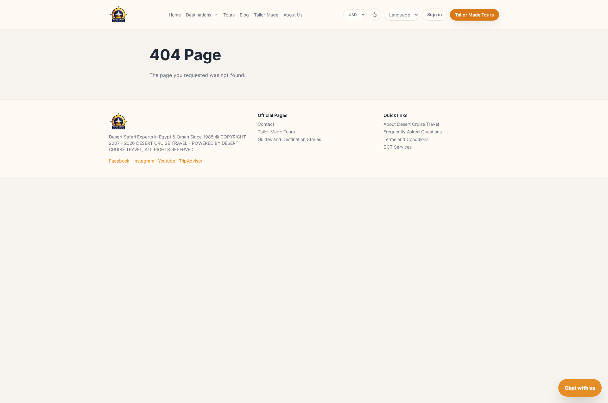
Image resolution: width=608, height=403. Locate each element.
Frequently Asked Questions (412, 131)
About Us (292, 14)
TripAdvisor (190, 160)
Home (175, 14)
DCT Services (397, 147)
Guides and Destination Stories (289, 139)
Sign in (434, 14)
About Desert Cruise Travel (411, 124)
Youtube (166, 160)
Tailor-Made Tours (276, 131)
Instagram (143, 160)
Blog (244, 14)
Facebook (119, 160)
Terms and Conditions (405, 139)
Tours (229, 14)
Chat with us (580, 388)
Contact (266, 124)
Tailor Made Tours (474, 14)
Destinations (198, 14)
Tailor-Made (266, 14)
